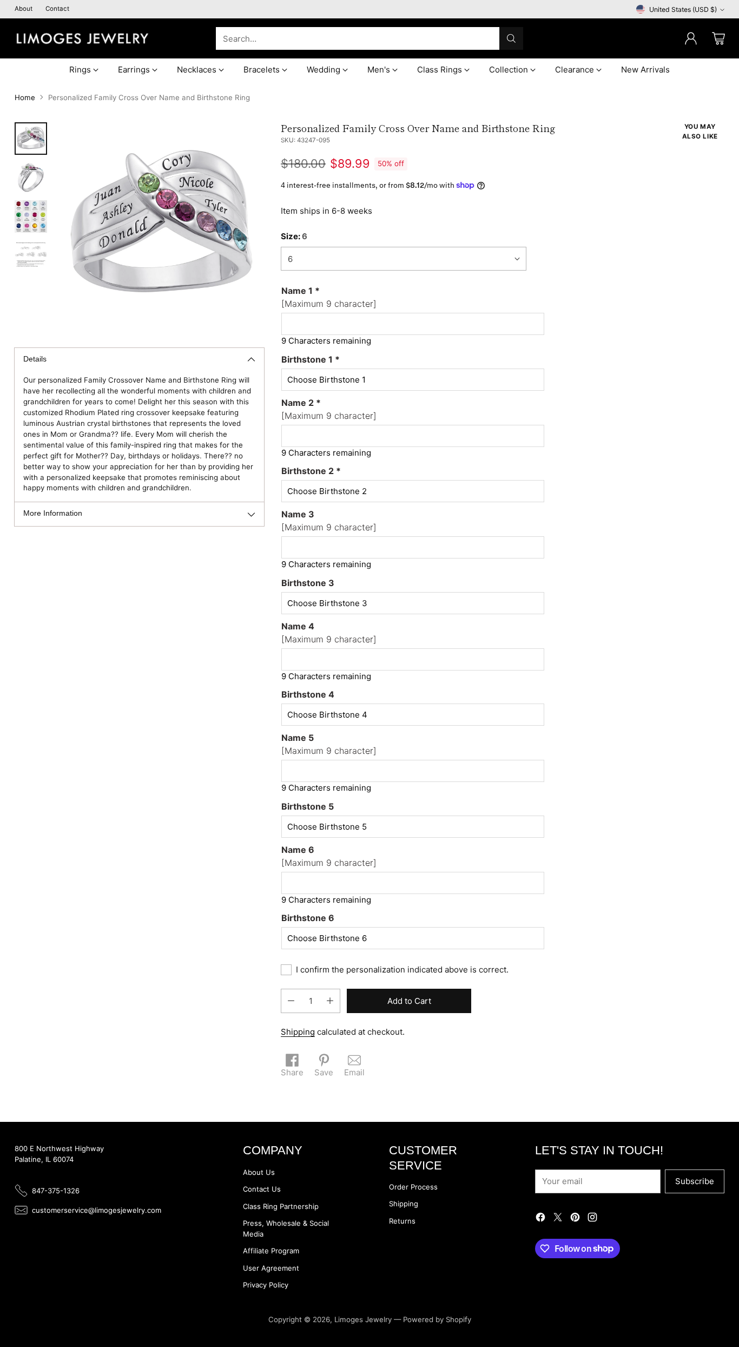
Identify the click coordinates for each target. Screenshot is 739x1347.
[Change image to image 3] (31, 216)
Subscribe (694, 1181)
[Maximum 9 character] (329, 297)
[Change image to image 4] (31, 255)
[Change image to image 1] (31, 138)
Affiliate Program (271, 1250)
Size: (294, 236)
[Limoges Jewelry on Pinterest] (575, 1219)
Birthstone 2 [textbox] (311, 470)
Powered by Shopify (437, 1319)
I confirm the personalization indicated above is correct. (402, 969)
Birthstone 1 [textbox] (310, 359)
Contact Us (262, 1189)
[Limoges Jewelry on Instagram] (592, 1219)
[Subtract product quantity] (291, 1001)
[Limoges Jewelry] (82, 38)
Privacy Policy (265, 1284)
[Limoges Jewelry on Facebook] (540, 1219)
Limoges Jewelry (363, 1319)
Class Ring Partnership (281, 1206)
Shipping (298, 1032)
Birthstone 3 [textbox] (307, 582)
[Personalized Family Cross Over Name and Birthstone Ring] (161, 225)
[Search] (511, 38)
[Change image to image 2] (31, 177)
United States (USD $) (683, 9)
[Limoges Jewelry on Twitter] (557, 1219)
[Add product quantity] (330, 1001)
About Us (259, 1172)
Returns (402, 1221)
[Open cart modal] (718, 38)
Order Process (413, 1186)
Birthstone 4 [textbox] (307, 694)
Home (25, 97)
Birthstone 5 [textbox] (307, 806)
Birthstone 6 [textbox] (307, 917)
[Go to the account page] (691, 38)
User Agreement (271, 1268)
